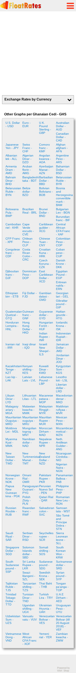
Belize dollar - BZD (27, 192)
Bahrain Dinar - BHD (10, 181)
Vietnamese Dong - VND (13, 637)
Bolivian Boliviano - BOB (46, 192)
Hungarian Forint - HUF (46, 326)
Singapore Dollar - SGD (12, 551)
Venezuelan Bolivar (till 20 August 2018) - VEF (64, 622)
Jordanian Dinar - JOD (62, 358)
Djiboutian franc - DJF (12, 275)
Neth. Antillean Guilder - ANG (62, 444)
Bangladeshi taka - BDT (30, 179)
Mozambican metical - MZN (64, 431)
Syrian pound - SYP (61, 576)
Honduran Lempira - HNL (12, 326)
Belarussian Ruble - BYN (13, 192)
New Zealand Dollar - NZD (44, 458)
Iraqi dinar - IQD (29, 346)
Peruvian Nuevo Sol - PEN (46, 489)
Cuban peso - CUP (60, 253)
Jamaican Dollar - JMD (62, 348)
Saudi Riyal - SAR (9, 536)
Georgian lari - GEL (62, 294)
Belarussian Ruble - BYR (64, 181)
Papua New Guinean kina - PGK (12, 491)
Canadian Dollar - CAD (62, 137)
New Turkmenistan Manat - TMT (30, 458)
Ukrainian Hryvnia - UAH (45, 609)
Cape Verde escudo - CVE (28, 229)
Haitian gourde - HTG (61, 315)
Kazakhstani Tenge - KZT (13, 369)
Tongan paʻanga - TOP (62, 587)
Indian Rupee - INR (44, 337)
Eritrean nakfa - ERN (61, 285)
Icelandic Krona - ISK (62, 326)
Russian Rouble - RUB (11, 511)
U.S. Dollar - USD (12, 124)
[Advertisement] (38, 53)
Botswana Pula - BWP (12, 212)
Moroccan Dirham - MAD (45, 431)
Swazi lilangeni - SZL (28, 576)
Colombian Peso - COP (63, 242)
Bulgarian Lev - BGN (63, 210)
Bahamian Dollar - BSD (62, 170)
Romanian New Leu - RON (63, 500)
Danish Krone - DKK (61, 264)
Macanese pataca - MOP (46, 399)
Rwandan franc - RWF (28, 511)
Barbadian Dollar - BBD (46, 181)
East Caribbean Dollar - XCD (46, 276)
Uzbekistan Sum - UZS (12, 619)
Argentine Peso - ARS (62, 159)
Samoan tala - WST (63, 509)
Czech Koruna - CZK (45, 264)
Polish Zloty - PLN (26, 500)
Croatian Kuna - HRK (44, 253)
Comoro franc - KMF (44, 148)
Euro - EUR (26, 124)
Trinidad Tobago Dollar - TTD (10, 599)
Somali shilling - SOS (44, 551)
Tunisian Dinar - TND (28, 598)
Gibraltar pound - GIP (62, 304)
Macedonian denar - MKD (64, 399)
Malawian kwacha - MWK (28, 410)
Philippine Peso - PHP (62, 489)
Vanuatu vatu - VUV (29, 617)
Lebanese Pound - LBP (45, 380)
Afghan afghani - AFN (62, 148)
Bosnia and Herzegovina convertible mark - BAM (64, 197)
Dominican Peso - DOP (29, 275)
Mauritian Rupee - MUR (45, 421)
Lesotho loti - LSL (62, 378)
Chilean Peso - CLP (27, 242)
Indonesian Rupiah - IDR (63, 337)
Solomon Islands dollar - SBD (28, 552)
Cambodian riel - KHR (13, 226)
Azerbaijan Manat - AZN (46, 170)
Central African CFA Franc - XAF (63, 229)
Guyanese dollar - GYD (46, 315)
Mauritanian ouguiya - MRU (30, 421)
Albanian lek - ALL (11, 157)
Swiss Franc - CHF (27, 148)
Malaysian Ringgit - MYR (46, 410)
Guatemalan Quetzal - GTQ (13, 315)
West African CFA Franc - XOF (29, 639)
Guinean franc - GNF (28, 315)
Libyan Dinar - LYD (10, 399)
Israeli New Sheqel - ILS (44, 349)
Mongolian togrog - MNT (29, 431)
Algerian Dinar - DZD (27, 159)
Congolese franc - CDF (12, 253)
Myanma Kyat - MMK (11, 442)
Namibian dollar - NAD (28, 442)
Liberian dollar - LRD (61, 388)
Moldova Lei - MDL (12, 429)
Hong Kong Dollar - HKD (27, 327)
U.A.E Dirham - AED (62, 598)
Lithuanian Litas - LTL (29, 397)
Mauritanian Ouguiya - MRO (13, 421)
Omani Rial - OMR (26, 478)
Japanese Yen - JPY (12, 146)
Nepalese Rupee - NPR (45, 442)
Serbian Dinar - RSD (27, 536)
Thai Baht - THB (45, 585)
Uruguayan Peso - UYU (63, 609)
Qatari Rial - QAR (46, 498)
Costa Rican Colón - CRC (27, 254)
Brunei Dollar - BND (44, 212)
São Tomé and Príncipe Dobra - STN (62, 522)
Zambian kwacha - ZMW (62, 637)
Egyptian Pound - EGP (62, 275)
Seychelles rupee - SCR (46, 536)
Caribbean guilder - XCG (46, 228)
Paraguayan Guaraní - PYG (30, 489)
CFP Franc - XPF (12, 240)
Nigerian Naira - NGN (61, 468)
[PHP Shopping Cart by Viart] (65, 671)
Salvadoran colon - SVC (46, 511)
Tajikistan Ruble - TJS (11, 587)
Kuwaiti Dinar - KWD (44, 369)
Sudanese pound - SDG (46, 565)
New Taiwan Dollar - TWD (10, 458)
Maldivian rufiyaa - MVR (62, 410)
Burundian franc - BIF (63, 218)
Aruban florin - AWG (27, 170)
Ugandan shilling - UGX (28, 609)
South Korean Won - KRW (61, 552)
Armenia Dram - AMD (11, 170)
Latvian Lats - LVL (29, 378)
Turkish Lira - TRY (46, 596)
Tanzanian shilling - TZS (29, 587)
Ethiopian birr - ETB (11, 294)
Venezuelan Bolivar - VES (47, 619)
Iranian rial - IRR (12, 346)
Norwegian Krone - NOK (12, 478)
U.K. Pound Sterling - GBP (45, 127)
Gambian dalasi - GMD (45, 296)
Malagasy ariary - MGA (11, 410)
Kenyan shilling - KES (27, 369)
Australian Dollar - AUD (62, 126)
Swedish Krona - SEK (44, 576)
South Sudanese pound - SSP (12, 566)
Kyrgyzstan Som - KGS (63, 369)
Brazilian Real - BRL (29, 210)
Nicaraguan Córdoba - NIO (63, 457)
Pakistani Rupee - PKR (45, 478)
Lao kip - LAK (11, 378)
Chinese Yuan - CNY (44, 242)
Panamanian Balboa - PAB (64, 478)
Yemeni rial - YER (45, 635)
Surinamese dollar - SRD (64, 565)
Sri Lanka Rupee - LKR (28, 565)
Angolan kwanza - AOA (45, 159)
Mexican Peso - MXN (61, 421)
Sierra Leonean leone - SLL (62, 538)
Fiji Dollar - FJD (29, 294)
